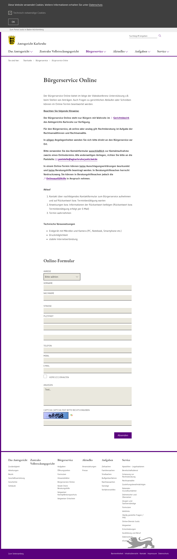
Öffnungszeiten (64, 470)
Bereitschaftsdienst (130, 470)
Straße (48, 306)
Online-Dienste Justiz (131, 521)
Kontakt (143, 553)
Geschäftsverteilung (16, 478)
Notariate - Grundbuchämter (129, 489)
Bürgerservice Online (66, 482)
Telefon (48, 345)
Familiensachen (108, 470)
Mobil (46, 355)
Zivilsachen (106, 466)
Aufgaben (62, 466)
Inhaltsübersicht (131, 553)
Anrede (47, 271)
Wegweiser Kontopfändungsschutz (67, 493)
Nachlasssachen (108, 482)
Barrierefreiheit (117, 553)
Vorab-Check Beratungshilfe (64, 487)
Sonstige (105, 486)
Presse (85, 470)
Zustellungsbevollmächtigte (133, 484)
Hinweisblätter (64, 478)
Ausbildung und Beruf (131, 533)
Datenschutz (95, 4)
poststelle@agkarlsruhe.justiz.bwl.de (77, 159)
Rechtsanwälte (128, 480)
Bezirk (10, 474)
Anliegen (48, 385)
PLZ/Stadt (49, 316)
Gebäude (12, 486)
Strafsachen (107, 474)
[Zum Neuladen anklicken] (71, 415)
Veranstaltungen (89, 466)
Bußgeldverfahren (109, 478)
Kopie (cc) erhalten (59, 377)
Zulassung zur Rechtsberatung (129, 475)
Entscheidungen (129, 529)
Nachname (49, 293)
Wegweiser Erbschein (66, 498)
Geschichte (12, 482)
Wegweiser (126, 525)
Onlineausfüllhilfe (56, 178)
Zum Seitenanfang (16, 553)
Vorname (48, 283)
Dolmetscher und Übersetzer (129, 495)
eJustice (125, 540)
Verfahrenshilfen (108, 489)
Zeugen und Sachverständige (129, 502)
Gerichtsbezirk (121, 117)
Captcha (67, 410)
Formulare (62, 474)
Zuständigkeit (14, 466)
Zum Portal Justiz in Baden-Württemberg (27, 29)
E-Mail (47, 365)
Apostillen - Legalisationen (133, 466)
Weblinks (126, 511)
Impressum (152, 553)
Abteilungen (13, 470)
